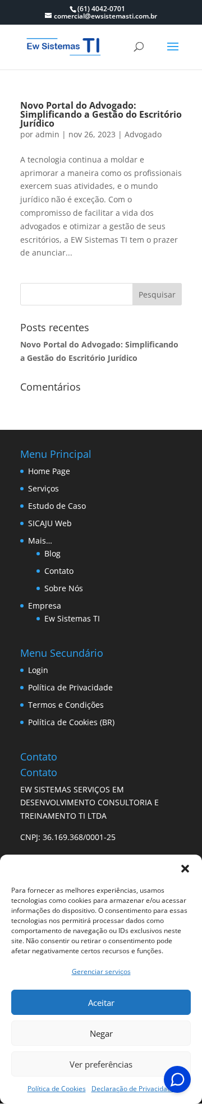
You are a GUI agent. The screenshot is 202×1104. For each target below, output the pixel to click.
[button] (185, 868)
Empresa (44, 605)
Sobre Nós (63, 588)
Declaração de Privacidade (133, 1088)
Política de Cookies (56, 1088)
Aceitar (101, 1002)
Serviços (43, 488)
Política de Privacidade (70, 687)
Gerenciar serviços (101, 971)
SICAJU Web (50, 523)
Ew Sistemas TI (72, 618)
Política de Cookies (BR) (71, 722)
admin (47, 134)
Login (38, 670)
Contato (59, 570)
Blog (52, 553)
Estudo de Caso (57, 505)
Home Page (49, 471)
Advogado (143, 134)
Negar (101, 1033)
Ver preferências (101, 1064)
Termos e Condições (66, 704)
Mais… (40, 540)
